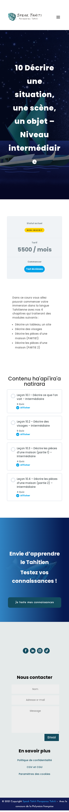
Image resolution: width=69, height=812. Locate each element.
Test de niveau (34, 269)
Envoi (52, 737)
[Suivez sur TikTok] (47, 651)
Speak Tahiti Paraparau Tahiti (39, 801)
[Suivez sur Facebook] (25, 651)
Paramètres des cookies (34, 774)
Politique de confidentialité (34, 760)
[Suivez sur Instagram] (40, 651)
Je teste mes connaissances (34, 602)
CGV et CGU (34, 767)
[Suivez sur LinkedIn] (33, 651)
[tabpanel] (34, 326)
